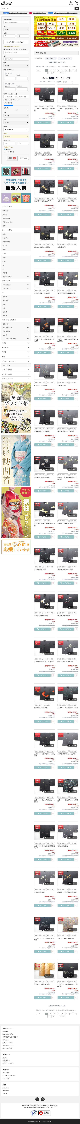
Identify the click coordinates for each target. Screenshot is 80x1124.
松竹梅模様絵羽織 (39, 892)
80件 (62, 78)
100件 (68, 78)
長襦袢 (5, 273)
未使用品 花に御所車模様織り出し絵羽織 (67, 478)
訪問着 (5, 245)
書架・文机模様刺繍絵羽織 (42, 477)
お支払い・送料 (7, 1042)
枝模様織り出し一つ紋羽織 (65, 569)
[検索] (77, 8)
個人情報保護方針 (8, 1034)
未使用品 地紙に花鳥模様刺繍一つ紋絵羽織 (67, 340)
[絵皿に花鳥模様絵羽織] (44, 694)
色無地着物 (6, 218)
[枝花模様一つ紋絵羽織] (44, 372)
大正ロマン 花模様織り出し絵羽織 (67, 155)
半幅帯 (5, 297)
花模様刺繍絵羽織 (62, 846)
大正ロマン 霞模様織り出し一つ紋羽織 (67, 109)
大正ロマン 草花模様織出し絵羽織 (67, 708)
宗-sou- (5, 1057)
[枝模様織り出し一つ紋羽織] (67, 556)
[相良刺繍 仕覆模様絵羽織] (67, 510)
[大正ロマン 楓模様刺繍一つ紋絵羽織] (44, 95)
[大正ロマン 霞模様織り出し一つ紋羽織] (67, 95)
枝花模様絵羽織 (61, 247)
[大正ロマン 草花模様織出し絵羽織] (67, 694)
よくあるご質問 (7, 1048)
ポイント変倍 (10, 152)
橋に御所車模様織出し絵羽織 (42, 201)
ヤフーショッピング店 (9, 1075)
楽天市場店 (6, 1072)
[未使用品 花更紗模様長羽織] (67, 924)
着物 (4, 257)
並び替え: (58, 82)
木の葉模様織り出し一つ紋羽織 (66, 754)
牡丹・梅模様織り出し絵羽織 (65, 201)
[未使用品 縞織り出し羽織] (44, 971)
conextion (6, 1088)
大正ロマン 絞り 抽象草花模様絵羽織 (44, 939)
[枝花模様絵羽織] (67, 233)
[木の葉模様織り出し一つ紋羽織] (67, 740)
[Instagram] (43, 1099)
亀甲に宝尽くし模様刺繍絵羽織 (66, 293)
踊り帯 (5, 312)
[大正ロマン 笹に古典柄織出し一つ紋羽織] (44, 786)
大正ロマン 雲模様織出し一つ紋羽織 (67, 800)
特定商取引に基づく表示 (10, 1037)
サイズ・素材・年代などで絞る (15, 42)
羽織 (4, 261)
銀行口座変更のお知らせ (39, 13)
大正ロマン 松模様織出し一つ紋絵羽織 (44, 754)
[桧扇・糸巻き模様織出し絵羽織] (44, 141)
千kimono (6, 1090)
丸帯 (4, 308)
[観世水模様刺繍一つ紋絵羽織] (67, 418)
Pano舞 (5, 1093)
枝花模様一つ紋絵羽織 (40, 385)
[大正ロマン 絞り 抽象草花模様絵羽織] (44, 924)
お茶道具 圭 (6, 1060)
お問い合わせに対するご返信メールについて (65, 13)
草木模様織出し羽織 (40, 569)
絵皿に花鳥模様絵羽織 (40, 708)
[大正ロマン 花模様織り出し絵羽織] (67, 141)
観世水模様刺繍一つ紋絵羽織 (65, 431)
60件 (57, 78)
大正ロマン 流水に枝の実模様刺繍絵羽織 (44, 847)
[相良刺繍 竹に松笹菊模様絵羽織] (67, 878)
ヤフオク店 (6, 1078)
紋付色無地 (6, 242)
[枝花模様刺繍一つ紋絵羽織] (44, 279)
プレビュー (50, 100)
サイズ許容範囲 (16, 106)
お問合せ (5, 1040)
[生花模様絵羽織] (67, 372)
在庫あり (8, 149)
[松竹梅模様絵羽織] (44, 878)
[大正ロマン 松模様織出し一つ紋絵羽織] (44, 740)
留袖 (4, 249)
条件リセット (23, 158)
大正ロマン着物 (7, 222)
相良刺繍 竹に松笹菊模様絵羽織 (66, 892)
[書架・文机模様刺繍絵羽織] (44, 464)
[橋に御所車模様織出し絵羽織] (44, 187)
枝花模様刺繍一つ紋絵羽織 (42, 293)
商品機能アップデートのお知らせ (18, 13)
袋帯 (4, 304)
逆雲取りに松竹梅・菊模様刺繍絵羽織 (44, 524)
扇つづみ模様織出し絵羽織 (42, 247)
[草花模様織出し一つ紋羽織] (44, 418)
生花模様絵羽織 (61, 385)
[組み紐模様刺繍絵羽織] (67, 602)
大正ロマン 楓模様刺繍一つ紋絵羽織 (44, 109)
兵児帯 (5, 316)
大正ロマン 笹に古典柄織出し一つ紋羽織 (44, 800)
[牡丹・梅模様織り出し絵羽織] (67, 187)
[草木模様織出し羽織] (44, 556)
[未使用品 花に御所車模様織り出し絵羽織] (67, 464)
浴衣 (4, 226)
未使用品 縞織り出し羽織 (42, 984)
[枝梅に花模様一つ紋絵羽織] (67, 648)
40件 (51, 78)
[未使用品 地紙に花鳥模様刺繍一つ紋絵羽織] (67, 325)
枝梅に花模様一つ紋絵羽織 (65, 661)
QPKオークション (8, 1063)
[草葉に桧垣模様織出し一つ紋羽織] (44, 648)
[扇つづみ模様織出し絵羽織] (44, 233)
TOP (37, 53)
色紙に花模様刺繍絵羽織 (41, 615)
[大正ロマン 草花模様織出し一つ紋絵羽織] (67, 971)
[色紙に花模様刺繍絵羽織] (44, 602)
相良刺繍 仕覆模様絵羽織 (65, 523)
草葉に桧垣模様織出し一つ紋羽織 (43, 661)
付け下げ (5, 238)
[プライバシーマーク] (33, 1112)
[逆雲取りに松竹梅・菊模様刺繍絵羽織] (44, 510)
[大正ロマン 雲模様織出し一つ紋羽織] (67, 786)
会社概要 (5, 1031)
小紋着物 (5, 210)
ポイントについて (8, 1045)
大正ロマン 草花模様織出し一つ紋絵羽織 (67, 985)
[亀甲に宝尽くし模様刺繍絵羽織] (67, 279)
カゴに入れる (44, 122)
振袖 (4, 234)
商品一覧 (43, 53)
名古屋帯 (5, 300)
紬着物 (5, 214)
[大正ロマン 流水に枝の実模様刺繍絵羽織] (44, 832)
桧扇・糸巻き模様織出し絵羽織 (43, 155)
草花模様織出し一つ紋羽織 (42, 431)
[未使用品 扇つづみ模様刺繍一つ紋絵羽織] (44, 325)
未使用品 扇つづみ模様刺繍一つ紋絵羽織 (44, 340)
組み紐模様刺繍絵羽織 (63, 615)
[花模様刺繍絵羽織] (67, 832)
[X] (37, 1099)
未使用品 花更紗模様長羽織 (65, 938)
